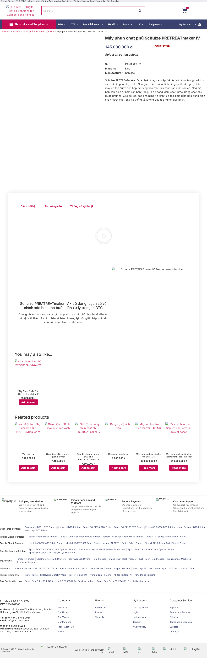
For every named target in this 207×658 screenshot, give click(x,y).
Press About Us (66, 626)
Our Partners (64, 622)
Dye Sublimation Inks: (11, 581)
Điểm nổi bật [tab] (28, 206)
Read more (149, 467)
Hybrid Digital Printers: (12, 536)
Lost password (139, 617)
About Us (62, 607)
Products (17, 31)
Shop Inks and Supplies (29, 24)
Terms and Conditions (181, 622)
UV (139, 24)
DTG (60, 24)
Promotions (101, 607)
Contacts (174, 631)
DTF (73, 24)
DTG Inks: (5, 568)
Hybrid (111, 24)
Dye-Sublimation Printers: (13, 551)
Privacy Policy (139, 626)
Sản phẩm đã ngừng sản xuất (39, 31)
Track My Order (140, 607)
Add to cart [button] (28, 402)
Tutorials (99, 617)
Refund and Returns (180, 612)
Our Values (63, 617)
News (61, 631)
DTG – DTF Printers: (10, 528)
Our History (64, 612)
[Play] (103, 236)
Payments (175, 607)
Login (135, 612)
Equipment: (6, 560)
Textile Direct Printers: (11, 543)
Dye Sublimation (91, 24)
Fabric (126, 24)
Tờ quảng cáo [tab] (53, 206)
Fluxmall (6, 31)
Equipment (154, 24)
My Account (185, 24)
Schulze (130, 72)
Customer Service (181, 600)
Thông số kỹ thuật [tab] (81, 206)
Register (136, 622)
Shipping (174, 617)
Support (174, 626)
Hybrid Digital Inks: (10, 575)
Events (98, 612)
